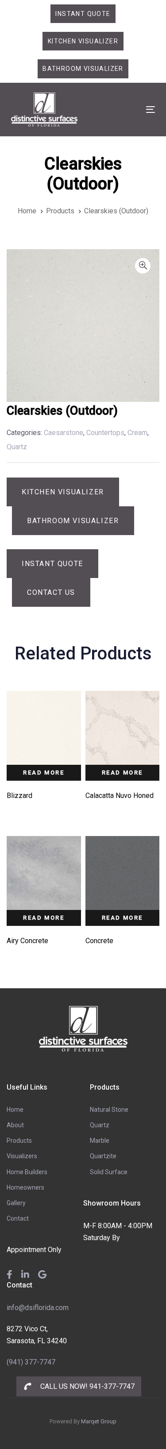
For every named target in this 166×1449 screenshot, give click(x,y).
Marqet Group (98, 1421)
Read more (43, 772)
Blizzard (19, 795)
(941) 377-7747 (31, 1362)
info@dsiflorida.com (38, 1307)
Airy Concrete (27, 940)
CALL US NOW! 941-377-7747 (87, 1386)
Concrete (99, 940)
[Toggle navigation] (131, 109)
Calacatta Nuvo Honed (119, 795)
